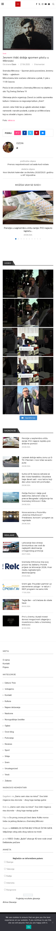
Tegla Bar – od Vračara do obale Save (37, 601)
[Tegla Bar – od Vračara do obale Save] (11, 604)
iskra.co (11, 120)
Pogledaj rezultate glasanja (28, 898)
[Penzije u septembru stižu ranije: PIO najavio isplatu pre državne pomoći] (28, 207)
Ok (28, 927)
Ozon (14, 64)
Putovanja (9, 738)
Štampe (9, 862)
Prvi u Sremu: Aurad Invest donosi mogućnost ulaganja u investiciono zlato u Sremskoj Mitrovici (36, 621)
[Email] (49, 4)
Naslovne (9, 713)
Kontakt (6, 663)
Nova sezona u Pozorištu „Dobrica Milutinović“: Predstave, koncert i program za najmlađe (37, 516)
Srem (7, 762)
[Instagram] (42, 4)
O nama (6, 660)
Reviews (8, 744)
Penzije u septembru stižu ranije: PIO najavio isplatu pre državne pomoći (36, 441)
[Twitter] (39, 4)
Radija (9, 876)
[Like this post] (18, 133)
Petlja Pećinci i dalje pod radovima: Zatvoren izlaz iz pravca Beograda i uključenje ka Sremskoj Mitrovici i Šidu (37, 497)
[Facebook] (36, 4)
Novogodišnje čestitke (15, 719)
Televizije (10, 869)
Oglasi (7, 725)
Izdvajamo (9, 689)
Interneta (10, 883)
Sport (7, 750)
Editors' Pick (10, 683)
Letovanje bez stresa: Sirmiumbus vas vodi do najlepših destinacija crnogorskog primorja (33, 547)
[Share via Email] (42, 133)
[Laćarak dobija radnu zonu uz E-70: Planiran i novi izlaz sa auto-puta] (11, 461)
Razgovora (11, 890)
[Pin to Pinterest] (36, 133)
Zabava (8, 781)
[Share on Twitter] (30, 133)
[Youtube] (46, 4)
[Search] (53, 4)
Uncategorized (11, 768)
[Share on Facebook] (24, 133)
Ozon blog (9, 732)
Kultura (8, 701)
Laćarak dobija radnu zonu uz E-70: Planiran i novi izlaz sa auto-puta (37, 460)
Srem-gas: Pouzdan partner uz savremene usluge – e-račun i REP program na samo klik (37, 586)
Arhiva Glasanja (9, 902)
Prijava (6, 667)
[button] (5, 215)
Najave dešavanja (12, 707)
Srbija (7, 756)
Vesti (7, 774)
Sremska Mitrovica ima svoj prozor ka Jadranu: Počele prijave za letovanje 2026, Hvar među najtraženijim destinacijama (37, 567)
